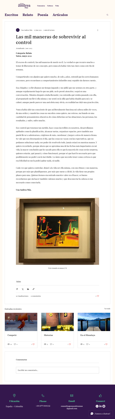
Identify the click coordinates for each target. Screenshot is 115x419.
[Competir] (21, 322)
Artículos (60, 15)
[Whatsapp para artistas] (97, 406)
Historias (48, 335)
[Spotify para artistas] (103, 406)
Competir (12, 335)
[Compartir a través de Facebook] (17, 289)
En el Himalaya (87, 335)
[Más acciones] (97, 30)
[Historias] (57, 322)
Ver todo (107, 309)
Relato (28, 15)
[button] (107, 15)
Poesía (43, 15)
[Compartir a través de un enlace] (33, 289)
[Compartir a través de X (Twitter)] (22, 289)
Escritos (11, 15)
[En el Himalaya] (94, 322)
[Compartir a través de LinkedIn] (28, 289)
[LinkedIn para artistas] (100, 406)
